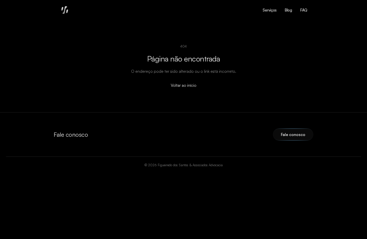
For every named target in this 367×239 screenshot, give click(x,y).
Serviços (270, 10)
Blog (288, 10)
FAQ (303, 10)
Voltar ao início (183, 85)
